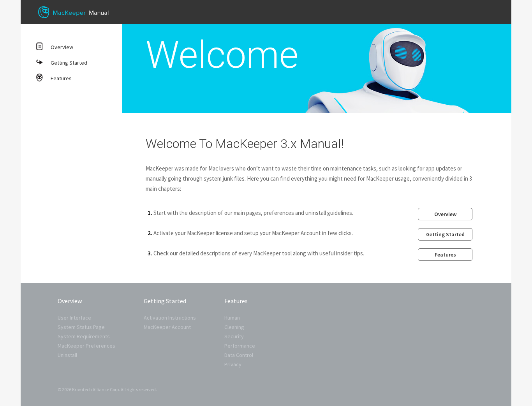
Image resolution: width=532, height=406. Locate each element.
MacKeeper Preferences (86, 345)
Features (61, 78)
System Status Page (81, 326)
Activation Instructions (170, 317)
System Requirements (84, 336)
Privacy (232, 364)
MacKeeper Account (167, 326)
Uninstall (67, 355)
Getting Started (69, 62)
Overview (62, 47)
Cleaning (234, 326)
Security (234, 336)
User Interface (74, 317)
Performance (239, 345)
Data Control (238, 355)
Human (232, 317)
